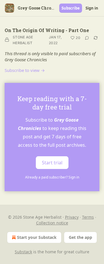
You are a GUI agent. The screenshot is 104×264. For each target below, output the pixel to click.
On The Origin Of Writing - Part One (47, 30)
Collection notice (52, 223)
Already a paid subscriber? (52, 177)
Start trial (52, 162)
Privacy (72, 217)
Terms (88, 217)
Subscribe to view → (25, 70)
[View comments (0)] (87, 37)
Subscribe (71, 8)
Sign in (92, 8)
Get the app (80, 237)
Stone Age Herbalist (23, 40)
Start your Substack (37, 237)
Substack (23, 251)
